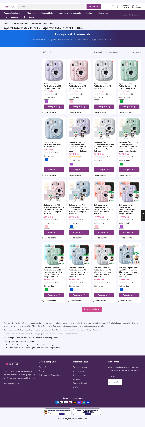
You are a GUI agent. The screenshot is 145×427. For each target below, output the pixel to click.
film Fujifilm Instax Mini (20, 334)
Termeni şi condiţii (80, 383)
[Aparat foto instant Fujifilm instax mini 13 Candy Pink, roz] (79, 70)
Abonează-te (115, 382)
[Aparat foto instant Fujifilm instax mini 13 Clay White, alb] (104, 70)
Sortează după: (101, 52)
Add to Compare (50, 112)
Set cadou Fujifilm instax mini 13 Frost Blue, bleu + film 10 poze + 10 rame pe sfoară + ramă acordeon (128, 272)
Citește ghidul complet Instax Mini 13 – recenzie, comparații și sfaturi (32, 338)
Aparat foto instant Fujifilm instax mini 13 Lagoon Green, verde (127, 86)
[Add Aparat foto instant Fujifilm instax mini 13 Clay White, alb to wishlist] (113, 61)
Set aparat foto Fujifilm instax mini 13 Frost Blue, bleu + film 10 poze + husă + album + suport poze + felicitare (79, 209)
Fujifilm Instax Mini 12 (14, 345)
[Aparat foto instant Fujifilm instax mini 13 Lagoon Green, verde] (129, 70)
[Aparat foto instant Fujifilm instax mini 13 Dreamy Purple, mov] (54, 70)
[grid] (44, 52)
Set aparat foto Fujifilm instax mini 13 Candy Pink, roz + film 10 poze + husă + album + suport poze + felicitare (54, 209)
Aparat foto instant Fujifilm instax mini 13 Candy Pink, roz (77, 86)
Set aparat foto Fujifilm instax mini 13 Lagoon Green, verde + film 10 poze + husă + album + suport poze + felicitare (128, 146)
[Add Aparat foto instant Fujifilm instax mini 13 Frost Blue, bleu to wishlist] (63, 120)
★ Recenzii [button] (143, 215)
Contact (42, 371)
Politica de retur (80, 375)
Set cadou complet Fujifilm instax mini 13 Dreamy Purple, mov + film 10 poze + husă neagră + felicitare (128, 209)
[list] (50, 52)
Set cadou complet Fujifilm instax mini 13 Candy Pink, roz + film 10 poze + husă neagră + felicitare (103, 209)
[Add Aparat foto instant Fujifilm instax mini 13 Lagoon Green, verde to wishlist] (138, 61)
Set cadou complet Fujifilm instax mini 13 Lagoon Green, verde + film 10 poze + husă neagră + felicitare (53, 272)
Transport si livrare (80, 367)
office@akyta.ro (13, 383)
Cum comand (78, 371)
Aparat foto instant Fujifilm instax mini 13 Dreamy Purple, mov (52, 86)
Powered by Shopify (78, 419)
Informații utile (80, 361)
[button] (136, 6)
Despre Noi (43, 367)
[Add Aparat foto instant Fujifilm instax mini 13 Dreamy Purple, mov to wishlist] (63, 61)
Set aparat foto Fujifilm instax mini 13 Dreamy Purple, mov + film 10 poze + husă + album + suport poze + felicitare (78, 146)
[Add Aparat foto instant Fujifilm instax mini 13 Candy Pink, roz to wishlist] (88, 61)
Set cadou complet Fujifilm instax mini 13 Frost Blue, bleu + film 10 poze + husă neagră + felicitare (78, 272)
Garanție (76, 379)
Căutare (95, 6)
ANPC (75, 387)
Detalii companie (47, 361)
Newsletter (113, 361)
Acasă (6, 24)
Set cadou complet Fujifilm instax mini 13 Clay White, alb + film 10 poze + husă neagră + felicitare (103, 272)
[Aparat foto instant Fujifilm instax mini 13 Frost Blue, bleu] (54, 128)
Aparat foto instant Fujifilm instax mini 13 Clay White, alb (102, 86)
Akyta (67, 419)
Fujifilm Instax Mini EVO (15, 348)
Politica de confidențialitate (50, 375)
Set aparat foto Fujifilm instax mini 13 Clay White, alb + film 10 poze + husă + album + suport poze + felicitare (104, 146)
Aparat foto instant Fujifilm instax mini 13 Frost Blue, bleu (52, 144)
